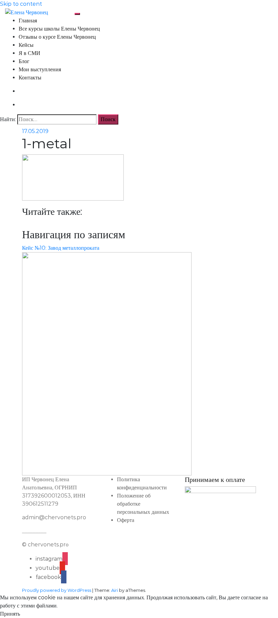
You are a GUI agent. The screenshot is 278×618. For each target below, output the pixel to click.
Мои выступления (40, 69)
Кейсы (26, 45)
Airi (114, 590)
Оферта (125, 520)
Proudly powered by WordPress (56, 590)
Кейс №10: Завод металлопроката (60, 248)
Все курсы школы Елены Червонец (59, 28)
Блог (24, 61)
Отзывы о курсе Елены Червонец (57, 37)
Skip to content (21, 4)
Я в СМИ (29, 53)
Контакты (30, 77)
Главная (28, 20)
